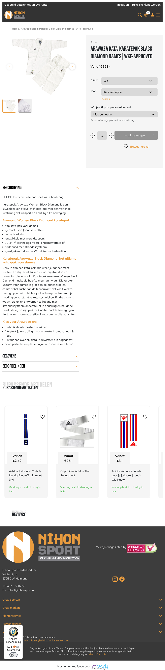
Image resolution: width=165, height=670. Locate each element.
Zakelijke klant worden (146, 4)
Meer (5, 632)
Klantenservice (11, 616)
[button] (140, 15)
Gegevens (9, 356)
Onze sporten (11, 599)
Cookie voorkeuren (58, 640)
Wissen (105, 98)
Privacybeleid (38, 640)
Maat (94, 91)
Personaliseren (12, 624)
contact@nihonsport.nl (19, 590)
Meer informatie (97, 654)
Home (15, 28)
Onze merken (11, 607)
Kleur (94, 80)
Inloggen (123, 4)
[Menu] (20, 627)
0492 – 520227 (15, 586)
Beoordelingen (13, 366)
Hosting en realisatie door (74, 666)
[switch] (13, 654)
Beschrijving (12, 187)
